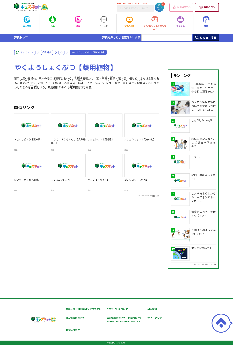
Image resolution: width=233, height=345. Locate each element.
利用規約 (152, 309)
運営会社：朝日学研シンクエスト (83, 309)
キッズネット (27, 52)
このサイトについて (117, 309)
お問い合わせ (72, 330)
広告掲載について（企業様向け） (124, 319)
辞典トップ (21, 37)
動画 (78, 26)
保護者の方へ (184, 7)
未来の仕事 (129, 26)
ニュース (104, 26)
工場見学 (180, 26)
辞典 (206, 26)
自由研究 (27, 26)
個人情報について (75, 318)
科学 (52, 26)
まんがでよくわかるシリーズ (155, 28)
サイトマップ (154, 318)
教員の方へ (209, 7)
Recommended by (145, 195)
